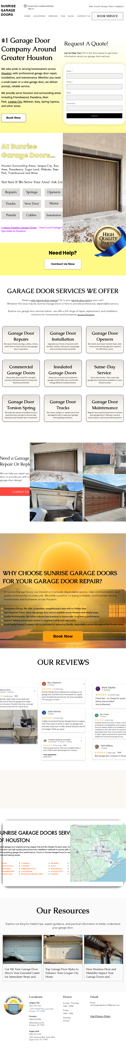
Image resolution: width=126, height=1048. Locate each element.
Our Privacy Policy (100, 1016)
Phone (70, 82)
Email (69, 93)
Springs (31, 192)
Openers (53, 192)
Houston (6, 73)
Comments (71, 103)
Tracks (10, 203)
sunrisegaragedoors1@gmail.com (105, 1005)
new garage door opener (44, 300)
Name (70, 71)
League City (15, 101)
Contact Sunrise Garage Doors (19, 227)
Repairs (11, 192)
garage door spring (81, 300)
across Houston (85, 314)
